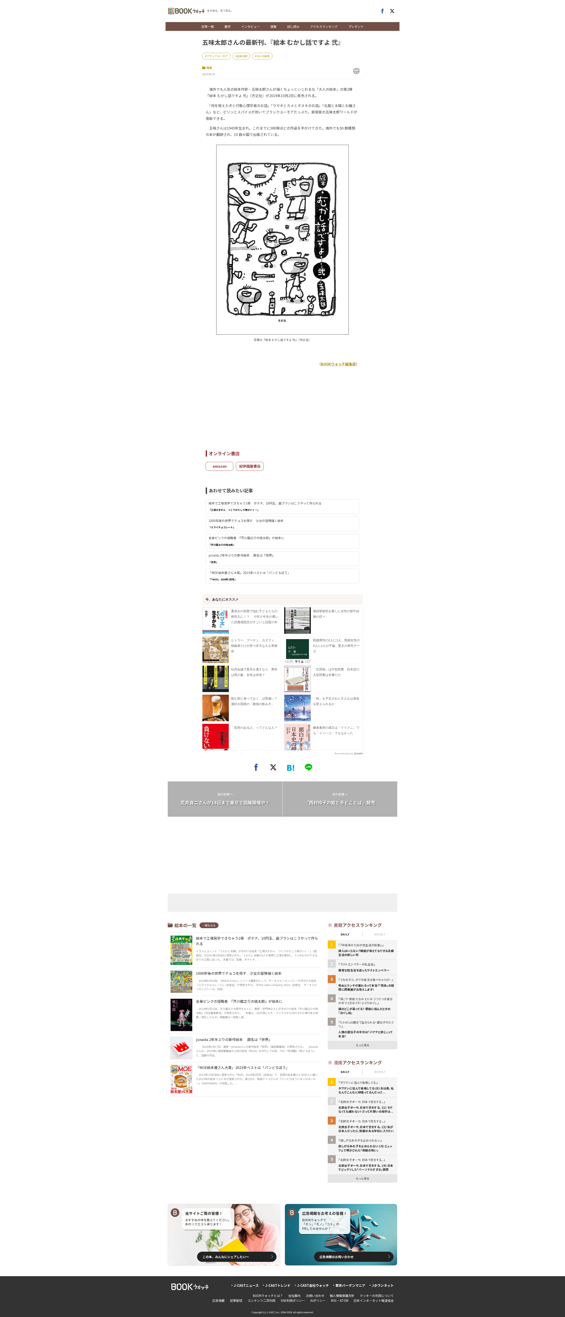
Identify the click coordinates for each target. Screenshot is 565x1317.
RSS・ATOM (339, 1300)
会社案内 (294, 1295)
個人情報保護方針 (342, 1295)
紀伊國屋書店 (249, 466)
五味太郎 (242, 56)
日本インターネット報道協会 (374, 1300)
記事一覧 (208, 26)
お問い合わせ (315, 1295)
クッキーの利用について (377, 1295)
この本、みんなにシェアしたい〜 (226, 1257)
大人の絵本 (263, 56)
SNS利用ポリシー (293, 1300)
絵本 (209, 68)
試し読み (293, 26)
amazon (220, 466)
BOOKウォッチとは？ (268, 1295)
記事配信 (236, 1300)
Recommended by (344, 753)
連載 (273, 26)
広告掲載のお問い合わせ (337, 1257)
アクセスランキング (324, 26)
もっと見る (362, 1045)
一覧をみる (209, 925)
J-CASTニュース (246, 1285)
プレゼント (356, 26)
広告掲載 (218, 1300)
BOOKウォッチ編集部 (338, 364)
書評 (227, 26)
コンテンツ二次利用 (261, 1300)
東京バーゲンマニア (350, 1285)
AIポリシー (318, 1300)
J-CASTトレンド (277, 1285)
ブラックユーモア (217, 56)
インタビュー (250, 26)
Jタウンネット (383, 1285)
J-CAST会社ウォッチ (313, 1285)
